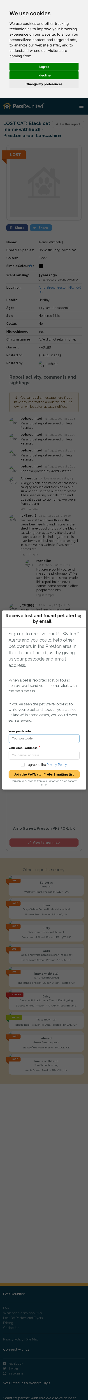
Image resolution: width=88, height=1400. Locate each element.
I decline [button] (44, 75)
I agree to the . (46, 765)
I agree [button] (44, 67)
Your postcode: (20, 731)
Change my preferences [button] (44, 84)
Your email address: (23, 748)
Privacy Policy (56, 765)
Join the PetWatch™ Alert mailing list (44, 774)
